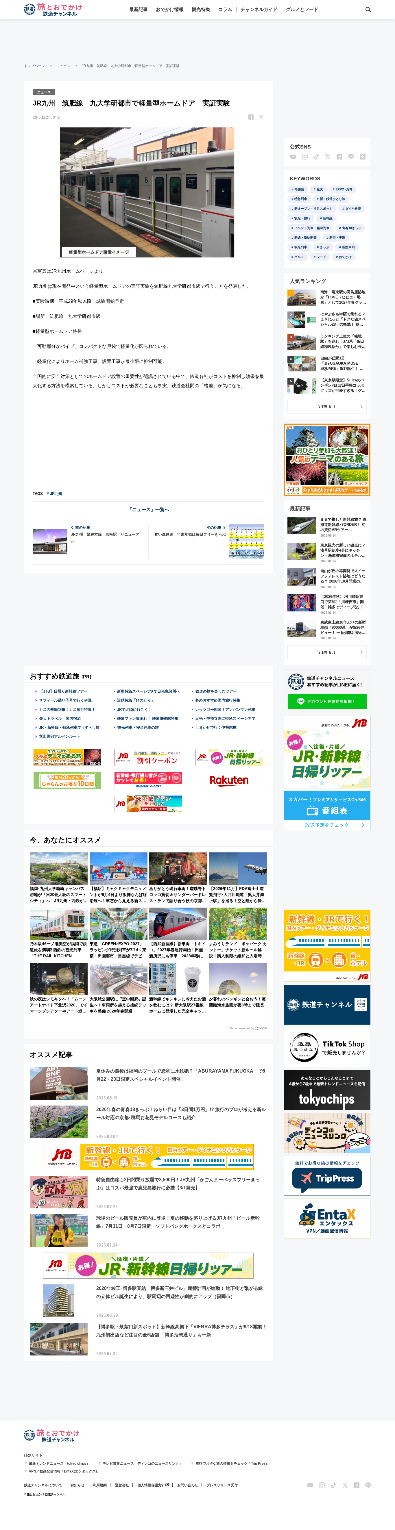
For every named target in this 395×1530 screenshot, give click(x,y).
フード (321, 257)
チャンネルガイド (259, 9)
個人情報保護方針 (151, 1485)
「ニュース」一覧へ (148, 509)
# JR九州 (54, 494)
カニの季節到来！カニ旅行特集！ (67, 709)
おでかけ (345, 257)
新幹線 (328, 218)
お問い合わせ (187, 1485)
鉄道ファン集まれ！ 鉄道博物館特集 (147, 718)
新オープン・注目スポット (313, 208)
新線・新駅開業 (305, 237)
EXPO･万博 (344, 189)
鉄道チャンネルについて (43, 1485)
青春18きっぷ (351, 228)
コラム (225, 9)
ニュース (63, 66)
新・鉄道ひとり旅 (332, 199)
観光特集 (201, 9)
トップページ (34, 66)
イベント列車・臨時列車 (311, 228)
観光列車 (300, 247)
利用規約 (100, 1485)
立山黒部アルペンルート (59, 736)
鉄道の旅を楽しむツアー (216, 691)
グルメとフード (302, 9)
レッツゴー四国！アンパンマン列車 (225, 709)
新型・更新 (337, 237)
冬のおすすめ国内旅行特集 (217, 700)
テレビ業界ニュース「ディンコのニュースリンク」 (142, 1464)
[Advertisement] (197, 40)
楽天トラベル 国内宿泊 (60, 718)
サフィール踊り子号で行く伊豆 (65, 700)
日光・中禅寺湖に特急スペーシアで (225, 718)
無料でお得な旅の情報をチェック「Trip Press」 (233, 1464)
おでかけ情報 (170, 9)
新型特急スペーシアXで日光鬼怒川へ (148, 691)
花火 (320, 189)
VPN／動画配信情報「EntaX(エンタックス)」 (64, 1471)
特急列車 (300, 199)
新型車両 (348, 247)
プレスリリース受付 (222, 1485)
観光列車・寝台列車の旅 (138, 727)
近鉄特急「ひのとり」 (136, 700)
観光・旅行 (302, 218)
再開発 (299, 189)
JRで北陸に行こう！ (134, 709)
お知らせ (77, 1485)
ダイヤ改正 (353, 208)
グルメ (299, 257)
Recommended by (242, 1028)
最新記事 (138, 9)
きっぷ (324, 247)
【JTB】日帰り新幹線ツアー (63, 691)
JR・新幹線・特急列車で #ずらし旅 (69, 727)
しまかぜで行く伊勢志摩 (216, 727)
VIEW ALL (327, 406)
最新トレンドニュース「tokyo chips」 (59, 1464)
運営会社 (122, 1485)
